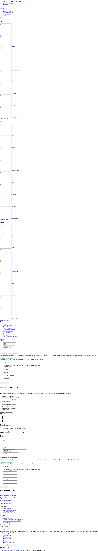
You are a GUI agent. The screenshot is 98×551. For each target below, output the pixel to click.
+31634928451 (18, 2)
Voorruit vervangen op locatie (10, 542)
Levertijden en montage (5, 503)
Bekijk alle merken (4, 118)
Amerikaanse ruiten (7, 333)
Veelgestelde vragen (8, 331)
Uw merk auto (7, 366)
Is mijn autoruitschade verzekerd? (8, 495)
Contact (5, 15)
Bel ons (2, 339)
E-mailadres (6, 378)
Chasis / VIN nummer (8, 375)
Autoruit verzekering (8, 3)
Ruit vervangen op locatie (9, 329)
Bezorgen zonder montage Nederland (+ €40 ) (15, 428)
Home (4, 324)
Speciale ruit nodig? (8, 518)
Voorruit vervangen (7, 11)
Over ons (5, 4)
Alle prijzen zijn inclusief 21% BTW (12, 521)
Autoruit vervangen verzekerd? (10, 336)
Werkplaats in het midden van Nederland (13, 519)
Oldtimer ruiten (6, 332)
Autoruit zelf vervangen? (6, 500)
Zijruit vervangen (7, 14)
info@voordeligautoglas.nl (9, 510)
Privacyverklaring (16, 550)
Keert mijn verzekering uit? (9, 545)
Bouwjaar (5, 369)
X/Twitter (5, 466)
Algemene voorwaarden (6, 550)
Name (4, 362)
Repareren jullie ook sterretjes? (7, 498)
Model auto (6, 372)
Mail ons (2, 340)
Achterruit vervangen (8, 12)
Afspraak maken (4, 526)
